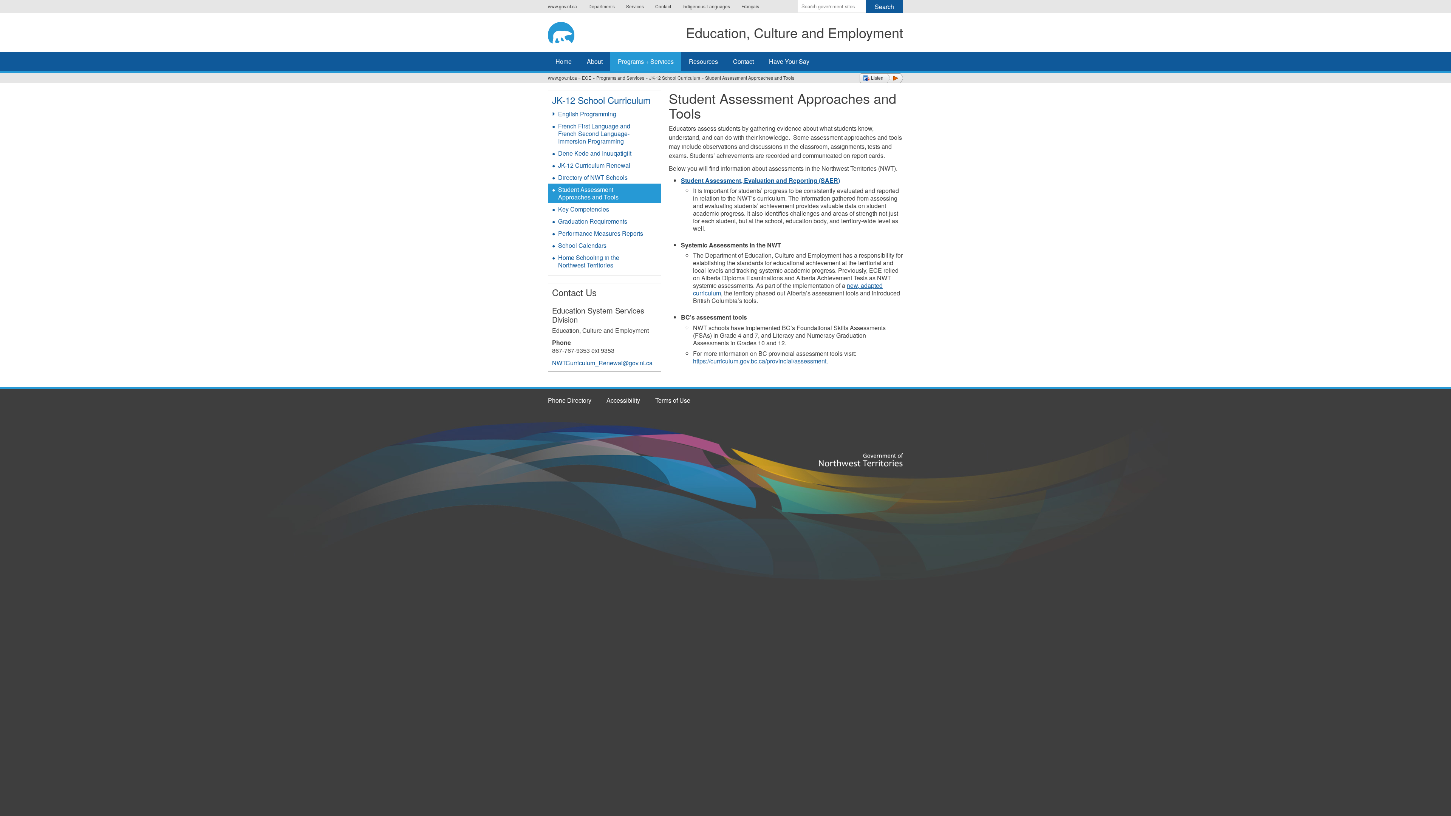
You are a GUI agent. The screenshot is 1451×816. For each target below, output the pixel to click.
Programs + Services (646, 61)
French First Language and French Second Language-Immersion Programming (594, 133)
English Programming (587, 114)
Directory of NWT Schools (593, 177)
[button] (881, 78)
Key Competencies (583, 209)
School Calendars (582, 245)
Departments (601, 6)
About (595, 61)
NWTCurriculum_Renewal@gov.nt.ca (602, 363)
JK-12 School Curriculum (674, 77)
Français (750, 6)
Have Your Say (789, 61)
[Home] (567, 31)
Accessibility (623, 400)
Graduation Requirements (592, 221)
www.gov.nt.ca (562, 6)
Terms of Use (672, 400)
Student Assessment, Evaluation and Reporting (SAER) (760, 180)
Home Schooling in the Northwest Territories (588, 261)
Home (563, 61)
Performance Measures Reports (600, 233)
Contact (663, 6)
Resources (703, 61)
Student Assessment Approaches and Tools (588, 193)
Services (635, 6)
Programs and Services (620, 77)
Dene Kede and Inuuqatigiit (594, 153)
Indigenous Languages (706, 6)
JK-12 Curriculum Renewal (594, 165)
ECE (586, 77)
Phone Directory (569, 400)
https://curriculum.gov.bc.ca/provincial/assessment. (760, 361)
